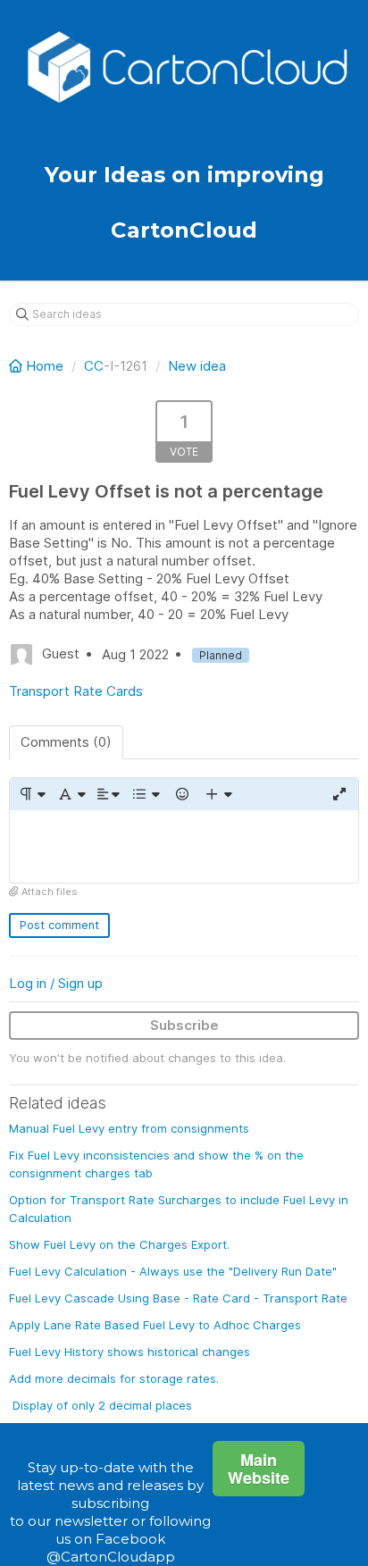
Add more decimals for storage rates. (114, 1378)
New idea (197, 365)
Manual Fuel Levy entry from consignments (129, 1128)
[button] (31, 794)
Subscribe (184, 1025)
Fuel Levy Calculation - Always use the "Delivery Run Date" (173, 1271)
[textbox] (184, 846)
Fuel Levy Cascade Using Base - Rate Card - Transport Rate (178, 1298)
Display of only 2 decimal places (102, 1405)
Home (44, 365)
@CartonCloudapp (110, 1556)
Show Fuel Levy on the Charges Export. (119, 1244)
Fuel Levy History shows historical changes (129, 1351)
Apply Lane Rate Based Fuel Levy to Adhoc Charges (155, 1325)
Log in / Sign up (56, 983)
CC (94, 365)
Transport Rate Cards (76, 691)
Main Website (258, 1468)
